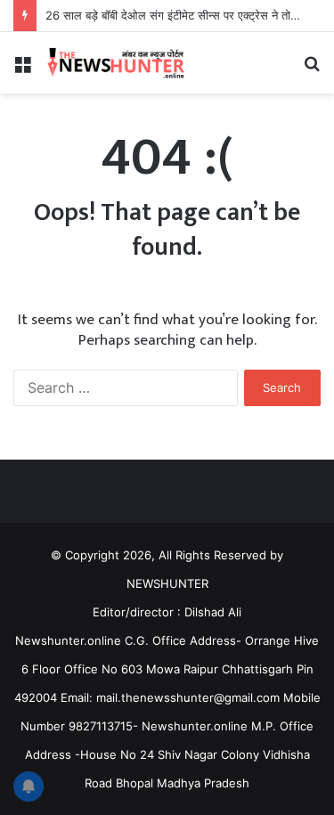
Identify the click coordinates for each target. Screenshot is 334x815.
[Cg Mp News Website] (116, 63)
